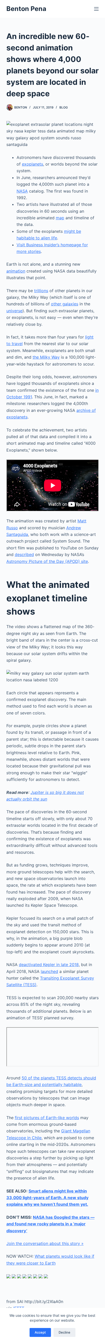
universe (14, 310)
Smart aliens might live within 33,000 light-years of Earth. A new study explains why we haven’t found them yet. (47, 1197)
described (24, 554)
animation (15, 271)
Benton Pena (26, 8)
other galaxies (64, 303)
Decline (64, 1332)
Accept (40, 1332)
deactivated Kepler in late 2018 (49, 964)
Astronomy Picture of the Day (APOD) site (47, 561)
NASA (22, 191)
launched (49, 971)
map (60, 217)
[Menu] (96, 9)
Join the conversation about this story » (45, 1243)
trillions (41, 290)
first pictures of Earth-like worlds (47, 1117)
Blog (63, 107)
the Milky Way (46, 357)
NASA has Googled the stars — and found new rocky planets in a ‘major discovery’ (50, 1224)
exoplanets (32, 164)
